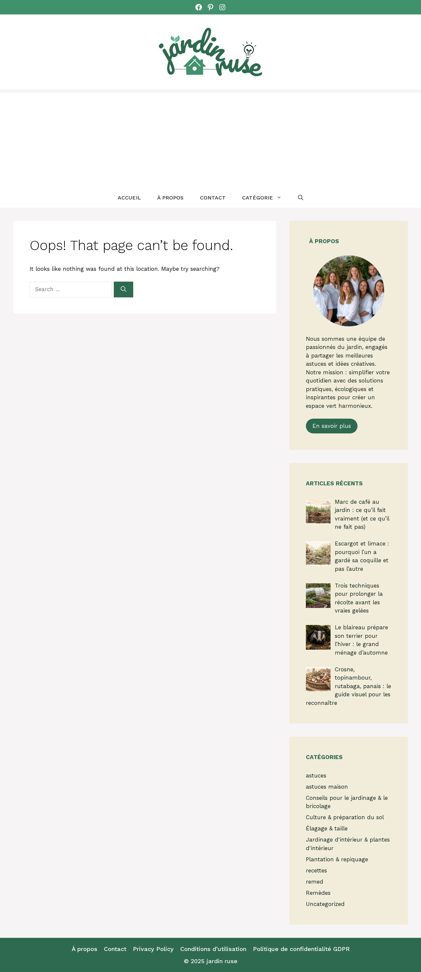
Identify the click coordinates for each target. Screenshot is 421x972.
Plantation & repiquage (337, 859)
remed (314, 881)
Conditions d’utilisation (213, 948)
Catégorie (257, 198)
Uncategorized (325, 904)
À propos (170, 198)
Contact (213, 198)
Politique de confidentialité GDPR (301, 948)
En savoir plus (331, 426)
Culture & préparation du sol (345, 817)
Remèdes (318, 893)
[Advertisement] (210, 139)
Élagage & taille (327, 828)
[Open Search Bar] (300, 198)
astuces (316, 775)
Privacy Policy (153, 948)
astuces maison (327, 786)
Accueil (129, 198)
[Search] (123, 289)
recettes (316, 870)
